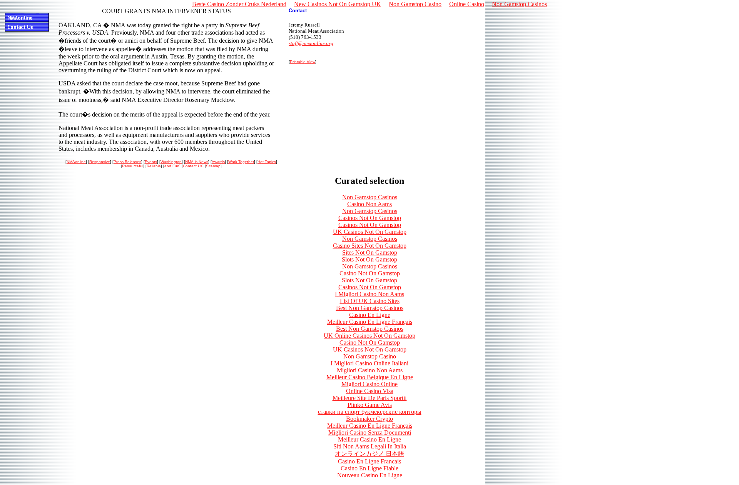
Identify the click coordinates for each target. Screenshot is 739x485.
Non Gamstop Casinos (369, 197)
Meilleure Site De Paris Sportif (370, 398)
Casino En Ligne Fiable (369, 468)
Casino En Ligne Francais (369, 461)
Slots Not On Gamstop (369, 259)
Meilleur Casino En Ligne (369, 439)
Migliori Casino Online (369, 384)
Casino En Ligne (369, 315)
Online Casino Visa (369, 391)
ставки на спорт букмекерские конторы (369, 411)
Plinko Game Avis (370, 405)
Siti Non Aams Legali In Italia (369, 446)
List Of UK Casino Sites (370, 301)
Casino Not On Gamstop (369, 273)
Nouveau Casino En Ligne (369, 475)
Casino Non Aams (369, 204)
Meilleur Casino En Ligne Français (369, 321)
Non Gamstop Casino (369, 356)
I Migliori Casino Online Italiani (369, 363)
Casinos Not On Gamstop (369, 218)
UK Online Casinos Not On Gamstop (369, 335)
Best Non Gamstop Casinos (369, 308)
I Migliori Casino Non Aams (369, 294)
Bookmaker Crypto (369, 418)
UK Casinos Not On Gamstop (369, 231)
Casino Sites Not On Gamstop (369, 245)
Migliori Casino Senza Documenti (369, 432)
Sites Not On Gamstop (369, 252)
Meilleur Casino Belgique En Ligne (369, 377)
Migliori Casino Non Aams (370, 370)
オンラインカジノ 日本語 (369, 453)
